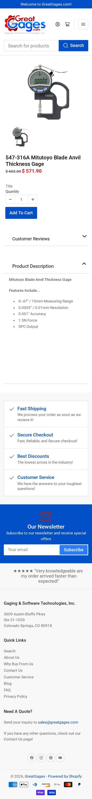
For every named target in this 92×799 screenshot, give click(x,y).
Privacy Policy (15, 696)
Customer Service (19, 677)
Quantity (12, 191)
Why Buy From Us (18, 664)
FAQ (7, 690)
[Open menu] (83, 24)
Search (77, 45)
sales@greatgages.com (58, 722)
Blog (8, 683)
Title (9, 186)
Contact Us (13, 670)
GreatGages (35, 776)
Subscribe (74, 549)
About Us (11, 657)
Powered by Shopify (65, 776)
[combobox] (46, 45)
